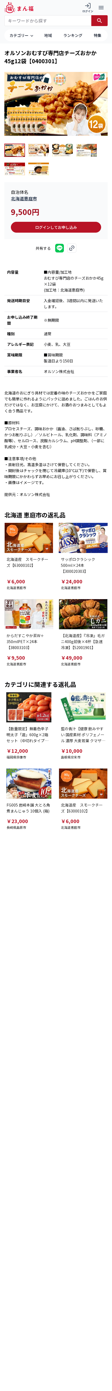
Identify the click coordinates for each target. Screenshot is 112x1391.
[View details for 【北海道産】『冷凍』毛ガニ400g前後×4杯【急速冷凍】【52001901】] (83, 614)
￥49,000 (71, 657)
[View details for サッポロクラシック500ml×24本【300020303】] (83, 538)
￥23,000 (17, 820)
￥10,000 (71, 750)
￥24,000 (71, 581)
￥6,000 (16, 581)
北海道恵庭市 (24, 198)
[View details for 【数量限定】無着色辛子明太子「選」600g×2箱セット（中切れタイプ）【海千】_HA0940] (28, 707)
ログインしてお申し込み (56, 227)
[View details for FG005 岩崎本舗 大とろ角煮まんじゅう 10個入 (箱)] (28, 784)
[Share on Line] (59, 248)
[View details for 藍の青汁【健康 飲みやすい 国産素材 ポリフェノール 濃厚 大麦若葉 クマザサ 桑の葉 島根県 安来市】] (83, 707)
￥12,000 (17, 750)
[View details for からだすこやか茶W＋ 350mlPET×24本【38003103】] (28, 614)
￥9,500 (16, 657)
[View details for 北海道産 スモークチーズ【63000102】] (28, 538)
